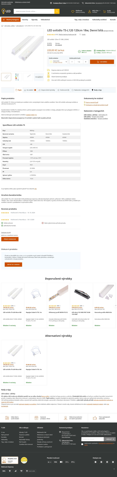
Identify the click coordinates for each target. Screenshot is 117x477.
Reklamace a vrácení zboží (22, 2)
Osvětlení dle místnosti (26, 444)
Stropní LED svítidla (97, 116)
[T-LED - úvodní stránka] (6, 11)
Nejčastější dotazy (24, 439)
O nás (3, 432)
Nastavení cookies (42, 444)
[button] (90, 12)
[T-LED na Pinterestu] (113, 463)
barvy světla (45, 396)
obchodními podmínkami (106, 443)
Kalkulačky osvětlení (99, 20)
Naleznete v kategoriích (81, 90)
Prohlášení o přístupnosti (44, 447)
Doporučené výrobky (48, 90)
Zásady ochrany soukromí (44, 442)
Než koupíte (22, 442)
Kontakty (4, 437)
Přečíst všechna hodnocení (67, 34)
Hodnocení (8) (64, 90)
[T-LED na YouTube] (107, 463)
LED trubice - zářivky (9, 26)
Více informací (66, 437)
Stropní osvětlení (103, 118)
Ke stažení (31, 90)
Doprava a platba (6, 4)
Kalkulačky (4, 439)
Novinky (25, 20)
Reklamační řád (41, 432)
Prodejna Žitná (101, 50)
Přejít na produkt (13, 321)
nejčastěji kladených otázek (95, 404)
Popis (19, 90)
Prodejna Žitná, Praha (59, 3)
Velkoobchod (45, 20)
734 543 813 (99, 3)
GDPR (86, 445)
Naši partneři (5, 435)
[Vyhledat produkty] (57, 11)
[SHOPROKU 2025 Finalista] (11, 460)
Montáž (21, 437)
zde (35, 189)
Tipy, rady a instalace (82, 20)
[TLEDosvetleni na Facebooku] (96, 463)
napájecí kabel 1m (31, 115)
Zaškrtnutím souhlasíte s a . (99, 444)
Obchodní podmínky (7, 2)
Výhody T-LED (23, 432)
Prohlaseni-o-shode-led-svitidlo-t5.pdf (97, 105)
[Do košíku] (102, 62)
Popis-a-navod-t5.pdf (92, 102)
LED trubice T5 (19, 26)
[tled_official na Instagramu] (101, 463)
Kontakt (113, 20)
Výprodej (34, 20)
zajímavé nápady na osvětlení (27, 404)
